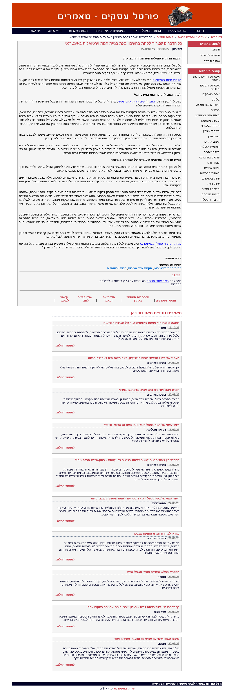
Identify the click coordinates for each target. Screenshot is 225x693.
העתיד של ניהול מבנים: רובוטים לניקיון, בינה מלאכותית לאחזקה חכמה (133, 358)
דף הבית (199, 30)
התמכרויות (159, 503)
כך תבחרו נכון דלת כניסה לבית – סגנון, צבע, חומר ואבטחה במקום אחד (133, 607)
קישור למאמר (64, 299)
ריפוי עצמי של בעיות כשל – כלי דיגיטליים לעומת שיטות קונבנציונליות (135, 498)
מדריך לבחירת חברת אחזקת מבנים (156, 533)
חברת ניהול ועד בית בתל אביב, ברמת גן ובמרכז (149, 389)
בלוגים (216, 99)
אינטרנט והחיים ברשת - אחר (206, 78)
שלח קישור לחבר (85, 299)
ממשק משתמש (210, 120)
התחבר (215, 49)
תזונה (162, 327)
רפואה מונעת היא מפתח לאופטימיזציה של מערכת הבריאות (141, 323)
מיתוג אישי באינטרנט (207, 115)
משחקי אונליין (211, 131)
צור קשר (35, 30)
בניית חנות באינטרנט (167, 268)
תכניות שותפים (211, 189)
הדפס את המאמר (109, 299)
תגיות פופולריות (78, 30)
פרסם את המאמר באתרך (138, 299)
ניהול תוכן (214, 136)
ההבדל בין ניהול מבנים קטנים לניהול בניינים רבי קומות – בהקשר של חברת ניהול (127, 460)
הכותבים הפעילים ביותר (146, 30)
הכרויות (215, 110)
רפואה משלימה (156, 429)
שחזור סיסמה (212, 61)
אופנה (162, 643)
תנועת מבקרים (210, 194)
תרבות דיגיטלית (210, 199)
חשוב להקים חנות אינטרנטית (137, 101)
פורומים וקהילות (210, 147)
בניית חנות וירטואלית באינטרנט (160, 243)
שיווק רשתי (213, 183)
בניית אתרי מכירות (158, 281)
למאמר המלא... (64, 345)
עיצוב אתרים (212, 141)
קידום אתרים (212, 168)
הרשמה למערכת (210, 55)
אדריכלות (160, 612)
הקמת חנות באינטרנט (166, 80)
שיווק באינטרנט (210, 178)
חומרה (162, 576)
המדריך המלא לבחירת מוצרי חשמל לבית (153, 572)
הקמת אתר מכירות (140, 268)
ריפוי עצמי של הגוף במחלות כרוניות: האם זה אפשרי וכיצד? (141, 425)
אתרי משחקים (211, 94)
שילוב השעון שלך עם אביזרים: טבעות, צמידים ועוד (146, 639)
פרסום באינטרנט (209, 157)
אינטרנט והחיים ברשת (192, 37)
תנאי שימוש (55, 30)
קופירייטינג (213, 162)
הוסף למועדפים (166, 300)
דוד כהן (177, 49)
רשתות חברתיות (210, 173)
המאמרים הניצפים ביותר (110, 30)
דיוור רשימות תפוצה (208, 104)
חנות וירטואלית (116, 268)
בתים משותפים (156, 362)
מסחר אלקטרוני (210, 125)
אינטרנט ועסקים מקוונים (210, 87)
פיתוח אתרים (165, 37)
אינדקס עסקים (177, 30)
